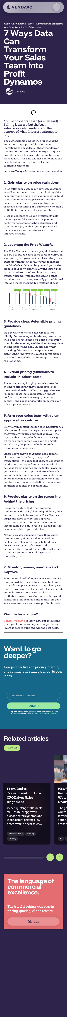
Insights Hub (19, 23)
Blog (30, 23)
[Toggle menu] (56, 7)
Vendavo (20, 91)
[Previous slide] (50, 857)
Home (7, 23)
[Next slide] (59, 857)
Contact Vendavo (15, 620)
